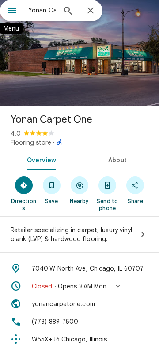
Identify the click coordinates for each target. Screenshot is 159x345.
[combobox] (42, 10)
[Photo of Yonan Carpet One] (79, 53)
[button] (79, 286)
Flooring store (31, 142)
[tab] (40, 159)
